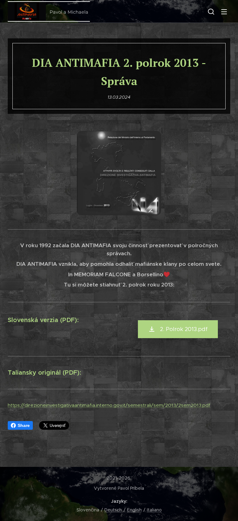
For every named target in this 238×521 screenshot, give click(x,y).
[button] (211, 11)
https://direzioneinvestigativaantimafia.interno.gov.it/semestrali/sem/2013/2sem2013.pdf (109, 405)
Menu (224, 11)
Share (24, 425)
